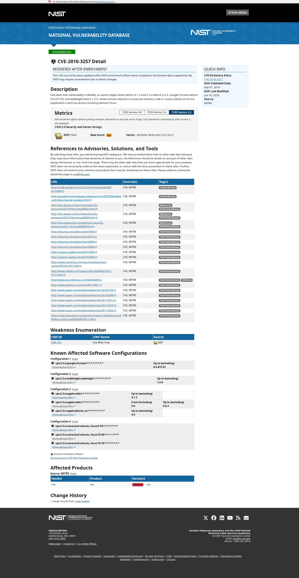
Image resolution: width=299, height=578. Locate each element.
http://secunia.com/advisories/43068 (72, 241)
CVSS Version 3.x (156, 112)
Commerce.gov (141, 559)
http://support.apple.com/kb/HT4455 (73, 252)
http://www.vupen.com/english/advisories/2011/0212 (82, 300)
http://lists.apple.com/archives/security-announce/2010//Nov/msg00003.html (74, 215)
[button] (237, 12)
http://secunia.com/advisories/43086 (72, 247)
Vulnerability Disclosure (130, 556)
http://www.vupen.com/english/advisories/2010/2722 (82, 290)
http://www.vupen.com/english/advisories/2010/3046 (82, 295)
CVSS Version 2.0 (181, 112)
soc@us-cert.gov (241, 538)
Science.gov (158, 559)
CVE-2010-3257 (213, 79)
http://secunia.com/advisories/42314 (72, 236)
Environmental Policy (185, 556)
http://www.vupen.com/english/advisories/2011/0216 (82, 305)
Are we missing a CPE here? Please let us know (73, 458)
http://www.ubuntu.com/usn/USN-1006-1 (75, 285)
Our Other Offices (87, 543)
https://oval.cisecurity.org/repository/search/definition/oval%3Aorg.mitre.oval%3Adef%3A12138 (86, 317)
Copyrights (109, 556)
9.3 (109, 135)
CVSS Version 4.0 (132, 112)
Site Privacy (60, 556)
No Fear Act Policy (154, 556)
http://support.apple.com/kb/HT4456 (73, 257)
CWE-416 (56, 342)
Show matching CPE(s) (63, 367)
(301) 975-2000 (57, 538)
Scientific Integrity (208, 556)
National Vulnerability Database (89, 35)
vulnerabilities (61, 51)
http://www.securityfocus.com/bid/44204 (75, 280)
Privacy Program (92, 556)
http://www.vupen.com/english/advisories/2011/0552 (82, 310)
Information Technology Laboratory (72, 27)
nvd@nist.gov (81, 174)
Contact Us (69, 543)
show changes (83, 501)
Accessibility (74, 556)
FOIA (169, 556)
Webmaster (55, 543)
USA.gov (170, 559)
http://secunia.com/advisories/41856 (72, 231)
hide (75, 359)
